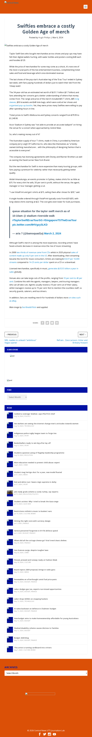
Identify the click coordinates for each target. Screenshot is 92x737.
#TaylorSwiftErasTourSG (27, 220)
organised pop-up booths (21, 105)
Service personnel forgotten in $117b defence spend (36, 531)
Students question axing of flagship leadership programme (39, 453)
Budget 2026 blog (21, 638)
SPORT (26, 436)
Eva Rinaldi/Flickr (29, 307)
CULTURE (27, 514)
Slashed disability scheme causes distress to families (36, 628)
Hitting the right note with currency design (32, 521)
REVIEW (33, 514)
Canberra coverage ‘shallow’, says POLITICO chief (34, 414)
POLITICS (27, 416)
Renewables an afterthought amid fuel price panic (35, 579)
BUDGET (26, 533)
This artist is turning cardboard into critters (33, 647)
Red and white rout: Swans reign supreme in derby (35, 482)
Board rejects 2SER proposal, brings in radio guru (34, 570)
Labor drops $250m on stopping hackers (31, 599)
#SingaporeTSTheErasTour (60, 220)
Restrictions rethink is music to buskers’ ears (33, 511)
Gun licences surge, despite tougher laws (31, 550)
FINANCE (26, 523)
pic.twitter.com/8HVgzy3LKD (30, 224)
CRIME (26, 465)
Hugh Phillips (44, 37)
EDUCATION (28, 455)
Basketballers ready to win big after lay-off (32, 443)
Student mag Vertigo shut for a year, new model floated (38, 472)
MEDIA (25, 475)
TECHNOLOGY (29, 426)
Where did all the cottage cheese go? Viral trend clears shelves (40, 540)
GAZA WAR (27, 504)
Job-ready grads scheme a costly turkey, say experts (36, 492)
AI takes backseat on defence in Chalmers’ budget (35, 608)
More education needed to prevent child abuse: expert (37, 462)
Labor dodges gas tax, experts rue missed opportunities (37, 589)
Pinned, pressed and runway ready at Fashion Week (35, 560)
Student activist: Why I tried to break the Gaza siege (36, 501)
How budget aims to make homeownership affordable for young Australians (46, 618)
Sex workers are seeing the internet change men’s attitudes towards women (46, 423)
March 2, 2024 (52, 233)
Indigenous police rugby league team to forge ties (35, 433)
